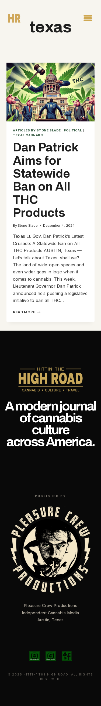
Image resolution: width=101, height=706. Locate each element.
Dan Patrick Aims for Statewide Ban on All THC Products (45, 180)
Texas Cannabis (28, 135)
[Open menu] (88, 18)
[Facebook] (67, 656)
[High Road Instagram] (34, 656)
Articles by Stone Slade (37, 130)
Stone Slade (28, 225)
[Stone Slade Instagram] (50, 656)
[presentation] (50, 92)
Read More (27, 312)
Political (73, 130)
